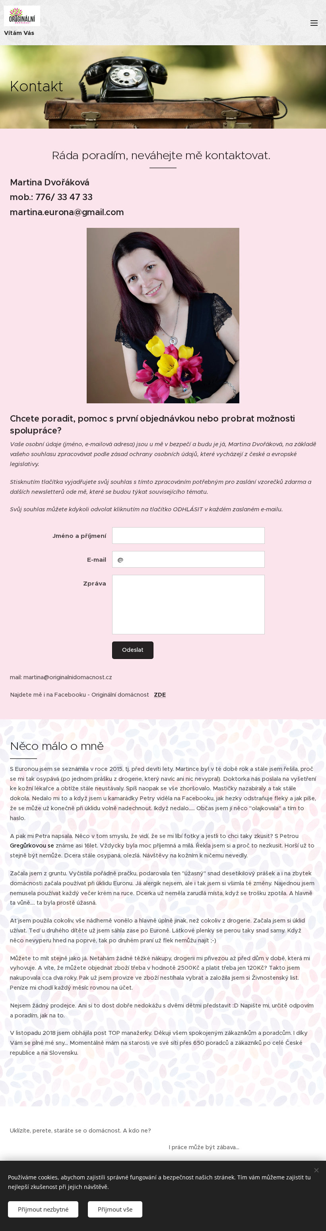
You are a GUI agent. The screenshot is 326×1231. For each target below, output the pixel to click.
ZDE (160, 694)
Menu (314, 23)
